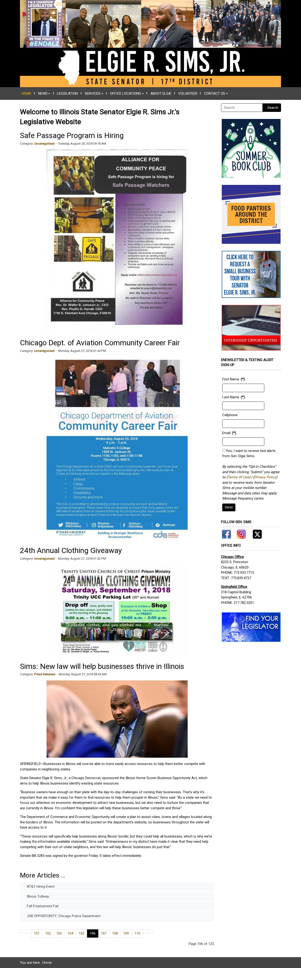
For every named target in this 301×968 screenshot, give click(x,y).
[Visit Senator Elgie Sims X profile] (255, 533)
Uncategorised (44, 143)
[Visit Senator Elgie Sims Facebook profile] (227, 533)
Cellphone (230, 415)
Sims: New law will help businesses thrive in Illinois (102, 666)
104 (70, 933)
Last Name (230, 397)
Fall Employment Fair (42, 906)
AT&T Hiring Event (40, 886)
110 (137, 933)
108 (115, 933)
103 (59, 933)
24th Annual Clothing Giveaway (71, 550)
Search (272, 108)
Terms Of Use (238, 477)
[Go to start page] (23, 931)
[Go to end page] (151, 931)
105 (81, 933)
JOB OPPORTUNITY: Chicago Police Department (63, 916)
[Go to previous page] (29, 931)
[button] (44, 93)
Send (229, 507)
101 (37, 933)
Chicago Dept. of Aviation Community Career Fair (100, 342)
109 (126, 933)
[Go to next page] (146, 931)
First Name (230, 379)
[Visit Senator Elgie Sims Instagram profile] (241, 533)
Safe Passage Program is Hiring (72, 135)
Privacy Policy (265, 477)
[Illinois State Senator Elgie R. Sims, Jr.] (150, 43)
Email (226, 433)
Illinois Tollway (37, 896)
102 (48, 933)
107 (104, 933)
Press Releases (44, 674)
